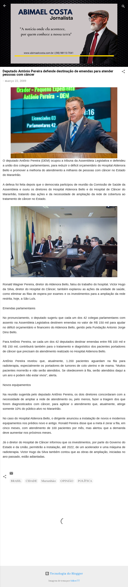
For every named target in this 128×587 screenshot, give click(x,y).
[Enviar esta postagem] (11, 474)
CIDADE (31, 481)
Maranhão (48, 481)
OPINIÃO (66, 481)
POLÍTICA (85, 481)
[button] (123, 72)
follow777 (75, 580)
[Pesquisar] (123, 7)
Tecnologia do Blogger (66, 573)
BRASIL (16, 481)
